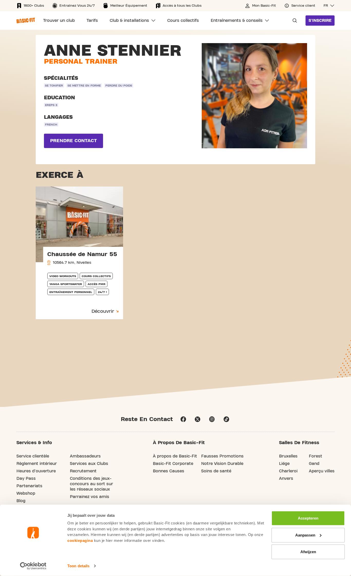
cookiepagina (80, 540)
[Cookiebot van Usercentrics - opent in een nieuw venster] (33, 566)
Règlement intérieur (36, 464)
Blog (20, 501)
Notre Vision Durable (222, 464)
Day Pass (26, 478)
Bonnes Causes (168, 471)
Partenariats (29, 486)
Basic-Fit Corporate (173, 464)
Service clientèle (32, 456)
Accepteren (308, 518)
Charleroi (288, 471)
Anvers (286, 478)
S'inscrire (320, 20)
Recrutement (83, 471)
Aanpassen (305, 535)
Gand (314, 464)
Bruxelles (288, 456)
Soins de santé (216, 471)
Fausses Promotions (222, 456)
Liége (284, 464)
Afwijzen (308, 552)
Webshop (25, 493)
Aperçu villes (322, 471)
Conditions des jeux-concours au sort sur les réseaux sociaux (91, 483)
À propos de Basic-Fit (175, 456)
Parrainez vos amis (89, 497)
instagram (212, 419)
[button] (329, 5)
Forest (315, 456)
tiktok (226, 419)
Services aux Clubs (89, 464)
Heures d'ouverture (36, 471)
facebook (183, 419)
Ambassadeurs (85, 456)
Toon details (78, 566)
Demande (293, 20)
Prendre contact (73, 140)
